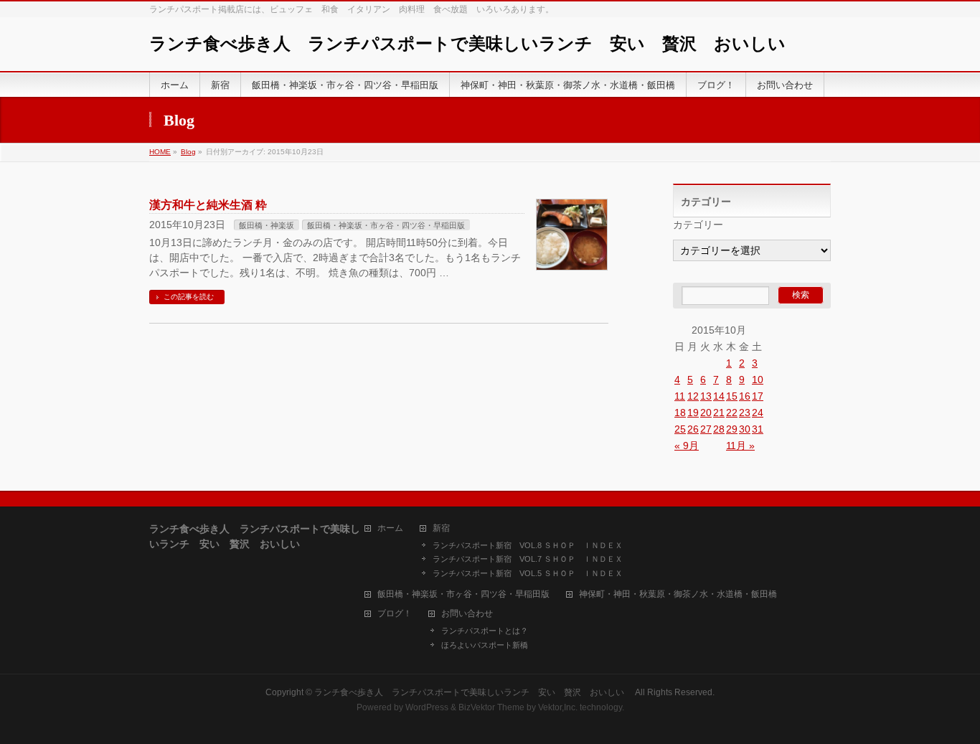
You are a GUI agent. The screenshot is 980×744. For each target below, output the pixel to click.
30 (744, 429)
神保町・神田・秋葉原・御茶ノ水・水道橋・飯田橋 (678, 594)
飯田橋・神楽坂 (266, 225)
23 (744, 412)
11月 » (740, 445)
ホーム (390, 528)
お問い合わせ (467, 613)
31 (757, 429)
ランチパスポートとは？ (484, 630)
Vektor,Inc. (558, 707)
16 (744, 396)
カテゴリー (698, 224)
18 (680, 412)
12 (693, 396)
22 (732, 412)
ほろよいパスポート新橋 (484, 645)
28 (719, 429)
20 (706, 412)
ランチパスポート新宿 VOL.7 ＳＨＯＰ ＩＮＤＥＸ (528, 559)
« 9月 (686, 445)
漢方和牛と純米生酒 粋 (208, 205)
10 (757, 379)
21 (719, 412)
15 (732, 396)
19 (693, 412)
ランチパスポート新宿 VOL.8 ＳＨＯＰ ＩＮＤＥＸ (528, 545)
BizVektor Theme (491, 707)
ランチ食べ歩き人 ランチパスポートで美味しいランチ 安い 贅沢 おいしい (476, 43)
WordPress (426, 707)
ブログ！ (394, 613)
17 (757, 396)
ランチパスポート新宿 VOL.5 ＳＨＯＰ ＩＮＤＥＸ (528, 573)
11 (679, 396)
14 (719, 396)
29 (732, 429)
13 (706, 396)
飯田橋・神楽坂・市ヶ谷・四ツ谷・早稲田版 (386, 225)
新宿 (441, 528)
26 (693, 429)
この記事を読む (189, 297)
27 (706, 429)
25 (680, 429)
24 (757, 412)
